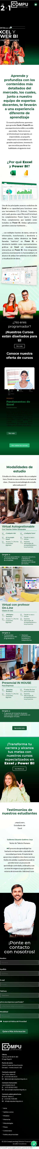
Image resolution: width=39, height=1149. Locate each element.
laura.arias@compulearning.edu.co (15, 1089)
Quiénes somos (8, 1112)
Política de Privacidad (18, 1021)
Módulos (6, 1116)
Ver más (11, 433)
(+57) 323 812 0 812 (11, 1087)
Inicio (5, 1108)
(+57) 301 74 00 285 (11, 1099)
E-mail (2, 980)
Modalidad (4, 1012)
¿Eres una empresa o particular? (12, 1002)
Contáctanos (7, 1131)
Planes (5, 1127)
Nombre (3, 958)
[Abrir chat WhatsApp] (34, 1144)
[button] (3, 4)
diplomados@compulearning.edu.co (16, 1079)
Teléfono (3, 991)
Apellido (3, 969)
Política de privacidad (10, 1134)
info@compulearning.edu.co (14, 1101)
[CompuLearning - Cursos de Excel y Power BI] (19, 4)
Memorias (6, 1119)
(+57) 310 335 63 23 (11, 1077)
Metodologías (8, 1123)
